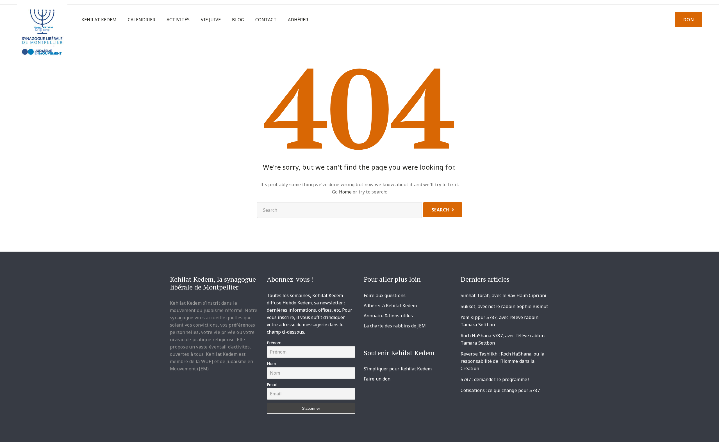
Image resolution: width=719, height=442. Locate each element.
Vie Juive (211, 19)
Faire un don (377, 379)
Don (688, 20)
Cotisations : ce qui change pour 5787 (500, 390)
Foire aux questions (385, 295)
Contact (266, 19)
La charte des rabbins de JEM (395, 326)
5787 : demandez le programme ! (495, 379)
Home (345, 192)
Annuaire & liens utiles (388, 316)
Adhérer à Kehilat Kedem (390, 305)
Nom (271, 363)
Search (440, 210)
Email (272, 384)
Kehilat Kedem (99, 19)
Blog (238, 19)
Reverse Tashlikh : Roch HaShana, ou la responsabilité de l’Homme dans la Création (502, 361)
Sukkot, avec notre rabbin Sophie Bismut (504, 306)
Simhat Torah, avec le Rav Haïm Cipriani (503, 295)
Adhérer (298, 19)
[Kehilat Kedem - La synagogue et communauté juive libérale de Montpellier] (42, 29)
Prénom (274, 342)
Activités (178, 19)
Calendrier (141, 19)
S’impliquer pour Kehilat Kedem (398, 369)
